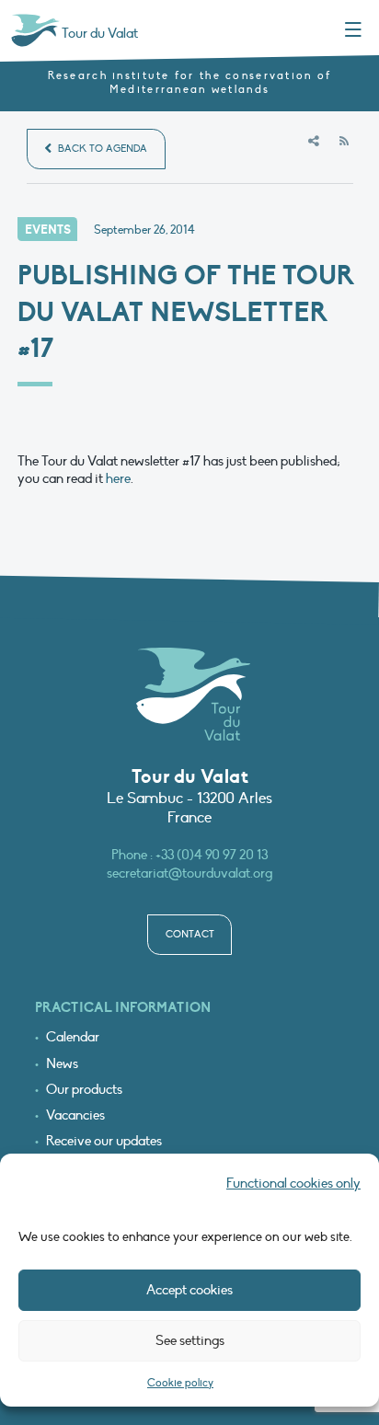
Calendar (72, 1037)
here (118, 478)
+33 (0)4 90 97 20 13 (211, 854)
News (62, 1064)
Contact (190, 934)
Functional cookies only (293, 1183)
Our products (84, 1089)
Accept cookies (189, 1289)
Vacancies (75, 1115)
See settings (189, 1340)
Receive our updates (104, 1141)
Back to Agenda (101, 149)
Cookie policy (180, 1382)
